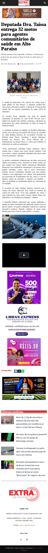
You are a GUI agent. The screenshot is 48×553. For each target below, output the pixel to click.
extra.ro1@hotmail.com (27, 525)
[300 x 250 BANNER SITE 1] (24, 365)
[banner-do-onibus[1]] (22, 337)
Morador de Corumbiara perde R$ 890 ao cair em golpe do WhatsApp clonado (31, 437)
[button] (3, 3)
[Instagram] (27, 540)
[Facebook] (21, 540)
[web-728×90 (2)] (24, 399)
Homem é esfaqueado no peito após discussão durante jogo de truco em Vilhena (31, 451)
